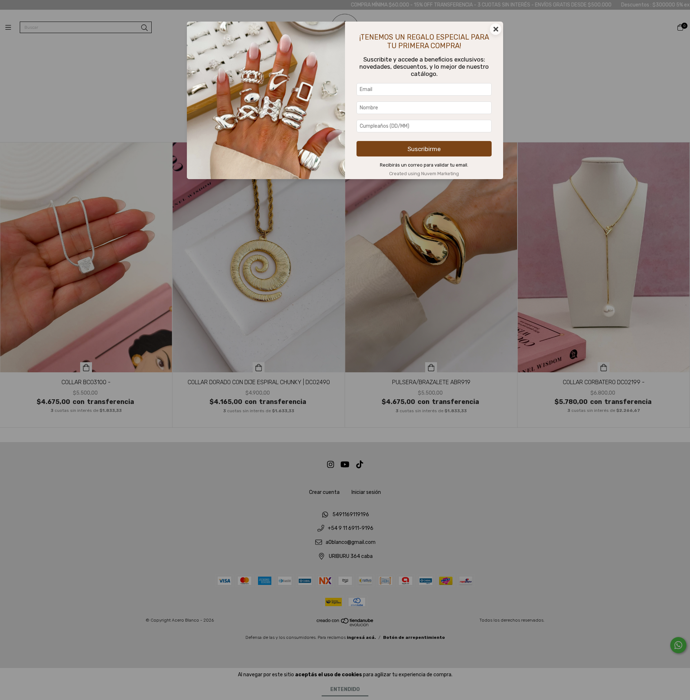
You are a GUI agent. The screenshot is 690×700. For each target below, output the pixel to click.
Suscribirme (424, 149)
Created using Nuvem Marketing (424, 173)
